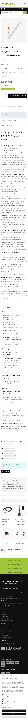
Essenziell (7, 694)
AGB (2, 633)
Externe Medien (9, 700)
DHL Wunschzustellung (11, 701)
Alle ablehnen (14, 714)
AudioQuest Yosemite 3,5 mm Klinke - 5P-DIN (20, 521)
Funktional (7, 705)
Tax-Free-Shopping (6, 637)
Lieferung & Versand (8, 125)
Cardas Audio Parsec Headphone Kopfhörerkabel (20, 545)
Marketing (7, 698)
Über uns (3, 614)
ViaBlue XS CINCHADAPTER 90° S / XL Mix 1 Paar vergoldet (6, 545)
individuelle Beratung (14, 564)
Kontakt (3, 612)
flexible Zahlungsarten (14, 568)
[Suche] (25, 12)
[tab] (14, 115)
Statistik (7, 696)
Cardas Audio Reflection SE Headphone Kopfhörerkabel (6, 521)
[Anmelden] (2, 9)
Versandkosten (17, 106)
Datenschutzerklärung (7, 620)
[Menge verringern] (6, 97)
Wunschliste (6, 102)
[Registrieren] (4, 9)
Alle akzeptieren (14, 710)
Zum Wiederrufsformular (7, 630)
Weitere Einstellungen (8, 707)
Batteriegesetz (5, 616)
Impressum (4, 626)
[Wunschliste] (19, 9)
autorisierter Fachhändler (14, 572)
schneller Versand (14, 560)
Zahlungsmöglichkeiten (7, 631)
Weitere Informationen (9, 120)
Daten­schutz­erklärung (18, 691)
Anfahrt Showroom (6, 618)
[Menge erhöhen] (6, 95)
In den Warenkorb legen (17, 95)
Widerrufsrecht (5, 628)
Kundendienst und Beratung (8, 643)
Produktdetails (7, 115)
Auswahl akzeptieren (14, 717)
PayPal (6, 703)
